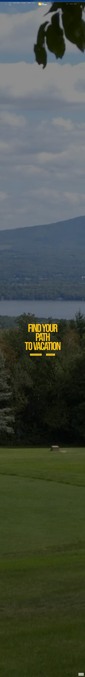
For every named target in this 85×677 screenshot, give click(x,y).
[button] (67, 4)
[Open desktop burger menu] (6, 4)
